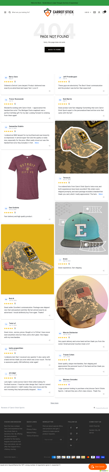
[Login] (99, 12)
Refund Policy (31, 432)
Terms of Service (32, 436)
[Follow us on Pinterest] (77, 433)
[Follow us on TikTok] (77, 439)
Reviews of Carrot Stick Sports (12, 408)
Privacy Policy (32, 429)
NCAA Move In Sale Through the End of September (60, 3)
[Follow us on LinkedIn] (71, 445)
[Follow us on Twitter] (77, 428)
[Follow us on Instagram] (71, 433)
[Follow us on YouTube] (71, 439)
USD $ (87, 12)
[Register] (61, 439)
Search (29, 426)
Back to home (54, 49)
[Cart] (104, 12)
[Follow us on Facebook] (71, 428)
